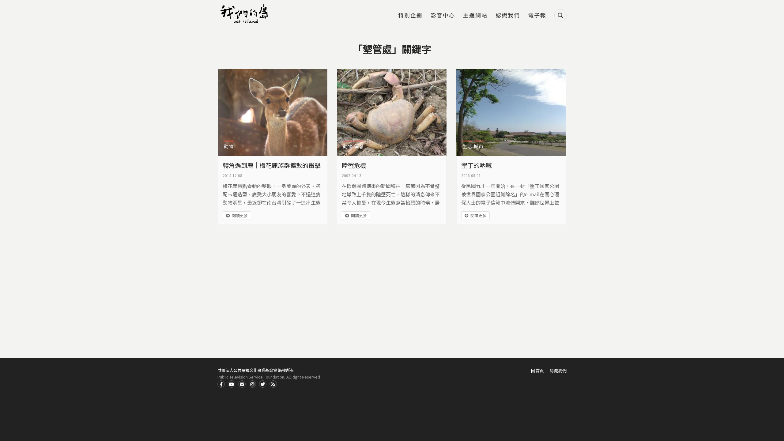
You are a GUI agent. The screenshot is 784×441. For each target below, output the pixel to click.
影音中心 (443, 15)
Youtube (231, 384)
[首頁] (245, 14)
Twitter (262, 384)
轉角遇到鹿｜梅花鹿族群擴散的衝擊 (272, 165)
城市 (479, 146)
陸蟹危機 (354, 165)
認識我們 (508, 15)
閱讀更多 (240, 215)
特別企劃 (410, 15)
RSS (273, 384)
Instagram (252, 384)
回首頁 (537, 371)
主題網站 (475, 15)
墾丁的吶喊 (476, 165)
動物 (229, 146)
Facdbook (221, 384)
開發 (359, 146)
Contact (242, 384)
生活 (467, 146)
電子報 (537, 15)
